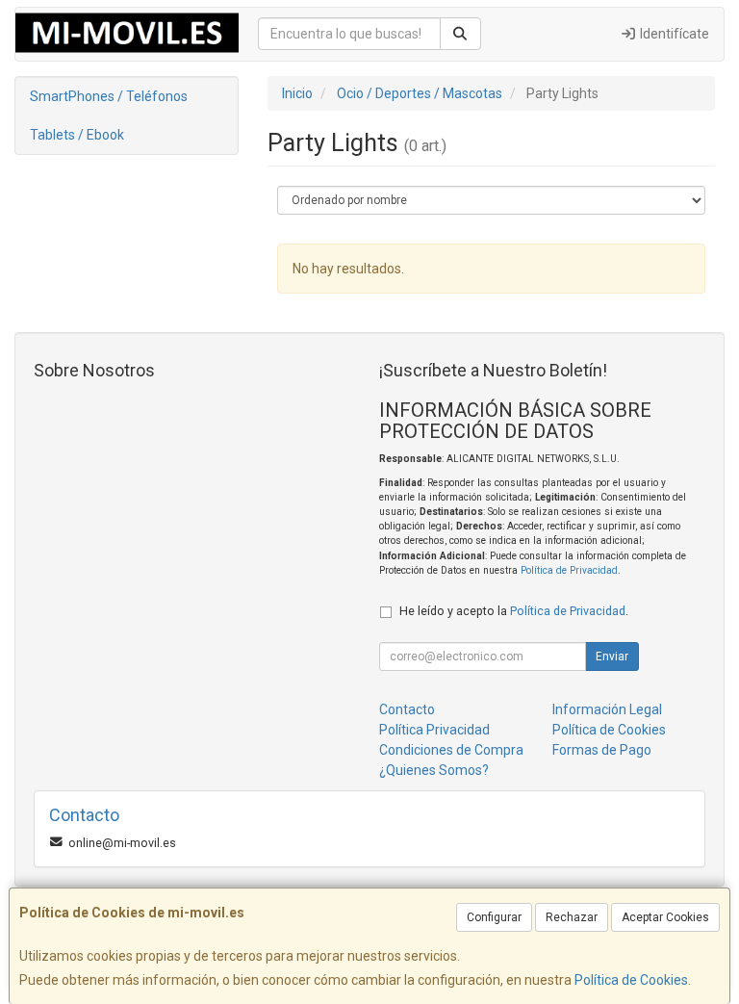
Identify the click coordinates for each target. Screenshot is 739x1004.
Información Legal (607, 709)
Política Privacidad (434, 729)
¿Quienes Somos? (434, 770)
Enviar (612, 656)
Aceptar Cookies (665, 917)
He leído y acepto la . (513, 611)
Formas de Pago (601, 750)
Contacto (407, 709)
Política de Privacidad (569, 570)
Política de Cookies (631, 980)
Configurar (494, 917)
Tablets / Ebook (77, 134)
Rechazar (572, 917)
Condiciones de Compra (451, 750)
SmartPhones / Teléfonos (109, 96)
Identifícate (673, 33)
